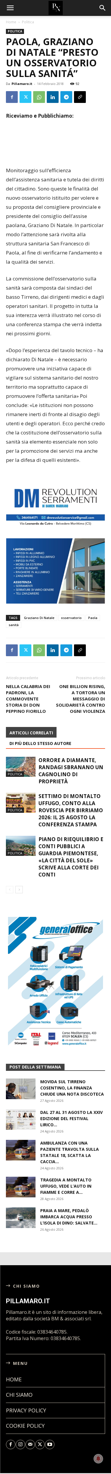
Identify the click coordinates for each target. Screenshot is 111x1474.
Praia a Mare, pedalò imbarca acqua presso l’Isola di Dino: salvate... (68, 1217)
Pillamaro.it (22, 83)
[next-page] (19, 889)
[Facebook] (12, 97)
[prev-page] (9, 889)
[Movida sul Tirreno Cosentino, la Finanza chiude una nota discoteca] (21, 1089)
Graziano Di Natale (39, 617)
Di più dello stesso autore (40, 743)
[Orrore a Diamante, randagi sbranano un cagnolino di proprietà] (21, 767)
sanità (14, 625)
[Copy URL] (80, 97)
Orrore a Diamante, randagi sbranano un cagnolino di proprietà (70, 771)
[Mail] (30, 1444)
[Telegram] (66, 97)
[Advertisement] (55, 152)
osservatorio (71, 617)
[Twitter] (25, 97)
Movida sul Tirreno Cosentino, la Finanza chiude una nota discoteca (72, 1088)
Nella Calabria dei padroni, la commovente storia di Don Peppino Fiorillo (28, 698)
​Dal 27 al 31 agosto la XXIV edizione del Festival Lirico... (71, 1118)
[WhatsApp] (39, 97)
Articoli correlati (31, 733)
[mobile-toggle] (10, 8)
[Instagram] (20, 1444)
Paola (92, 617)
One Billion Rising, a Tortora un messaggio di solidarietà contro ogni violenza (80, 698)
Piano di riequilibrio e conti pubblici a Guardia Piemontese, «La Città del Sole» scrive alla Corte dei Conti (70, 857)
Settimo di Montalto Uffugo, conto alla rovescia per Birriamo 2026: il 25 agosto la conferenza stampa (70, 810)
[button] (102, 8)
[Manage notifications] (98, 1458)
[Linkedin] (53, 97)
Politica (28, 21)
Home (11, 21)
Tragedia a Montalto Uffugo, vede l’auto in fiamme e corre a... (65, 1186)
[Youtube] (49, 1444)
